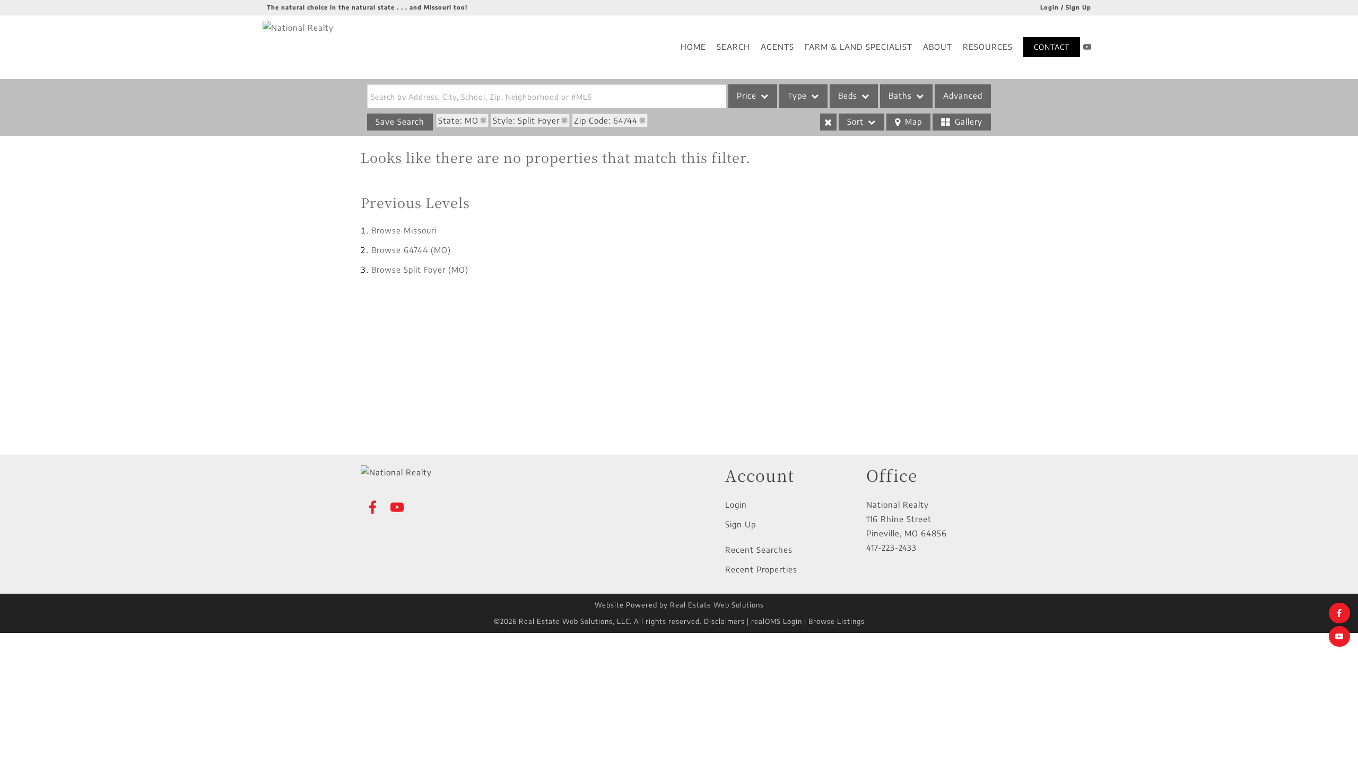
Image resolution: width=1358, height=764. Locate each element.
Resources (988, 46)
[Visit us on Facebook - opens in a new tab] (1339, 613)
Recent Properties (761, 569)
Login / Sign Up (1065, 7)
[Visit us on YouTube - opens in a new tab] (1087, 47)
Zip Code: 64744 (606, 120)
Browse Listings (836, 621)
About (937, 46)
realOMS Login (776, 621)
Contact (1051, 46)
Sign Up (740, 524)
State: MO (458, 120)
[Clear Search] (828, 122)
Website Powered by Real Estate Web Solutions (679, 605)
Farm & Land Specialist (858, 46)
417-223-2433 (891, 547)
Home (693, 46)
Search (733, 46)
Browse (404, 230)
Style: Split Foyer (526, 120)
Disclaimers (724, 621)
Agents (777, 46)
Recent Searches (759, 549)
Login (736, 504)
